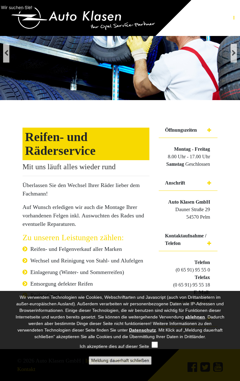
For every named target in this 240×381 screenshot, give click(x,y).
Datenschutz (142, 330)
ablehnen (195, 316)
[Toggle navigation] (234, 18)
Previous (6, 53)
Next (234, 53)
